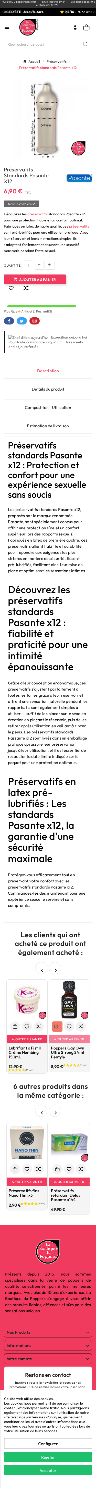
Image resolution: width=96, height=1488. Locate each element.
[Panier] (87, 27)
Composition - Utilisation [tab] (48, 407)
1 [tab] (43, 156)
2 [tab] (48, 156)
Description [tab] (48, 370)
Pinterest (34, 320)
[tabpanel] (48, 118)
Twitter (22, 320)
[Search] (85, 44)
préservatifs (37, 214)
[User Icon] (75, 27)
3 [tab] (53, 156)
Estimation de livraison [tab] (48, 425)
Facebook (9, 320)
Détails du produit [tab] (48, 389)
